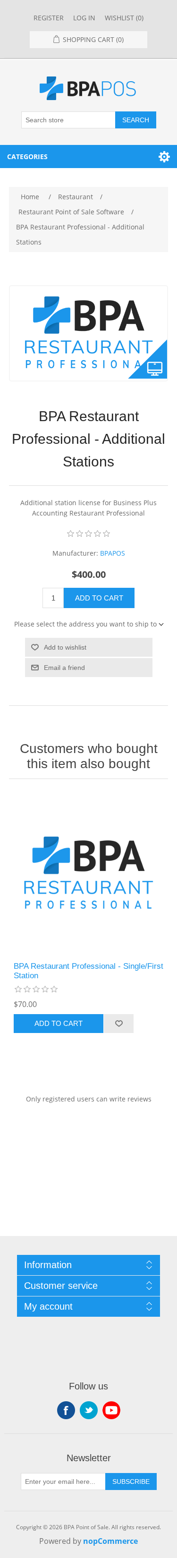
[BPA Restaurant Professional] (89, 873)
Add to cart (99, 598)
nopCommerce (110, 1541)
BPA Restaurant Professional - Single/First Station (88, 971)
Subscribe (131, 1481)
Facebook (66, 1410)
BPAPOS (112, 553)
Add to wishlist (65, 647)
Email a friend (64, 667)
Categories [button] (27, 156)
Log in (84, 17)
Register (49, 17)
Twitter (89, 1410)
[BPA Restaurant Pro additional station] (89, 332)
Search (135, 120)
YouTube (111, 1410)
